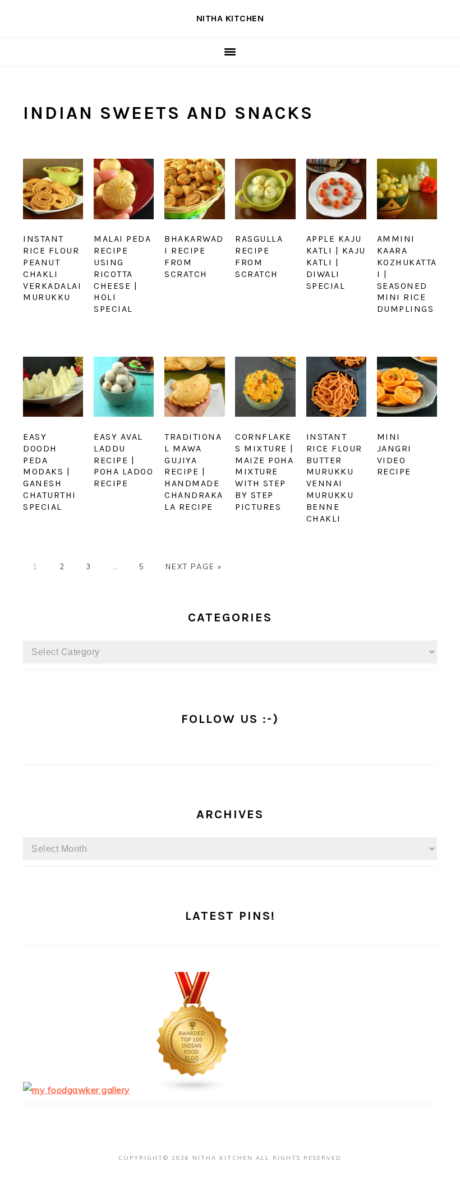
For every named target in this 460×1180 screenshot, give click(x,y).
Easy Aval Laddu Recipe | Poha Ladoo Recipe (123, 459)
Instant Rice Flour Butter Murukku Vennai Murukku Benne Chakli (334, 477)
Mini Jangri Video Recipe (394, 454)
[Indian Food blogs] (193, 1089)
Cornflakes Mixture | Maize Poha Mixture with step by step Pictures (264, 471)
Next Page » (193, 566)
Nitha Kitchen (230, 18)
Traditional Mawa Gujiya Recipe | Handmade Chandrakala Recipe (193, 471)
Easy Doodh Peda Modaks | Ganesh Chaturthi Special (49, 471)
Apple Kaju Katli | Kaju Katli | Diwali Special (336, 262)
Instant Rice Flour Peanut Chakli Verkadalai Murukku (52, 267)
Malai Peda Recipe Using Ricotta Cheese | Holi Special (122, 273)
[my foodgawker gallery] (76, 1089)
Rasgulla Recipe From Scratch (259, 256)
